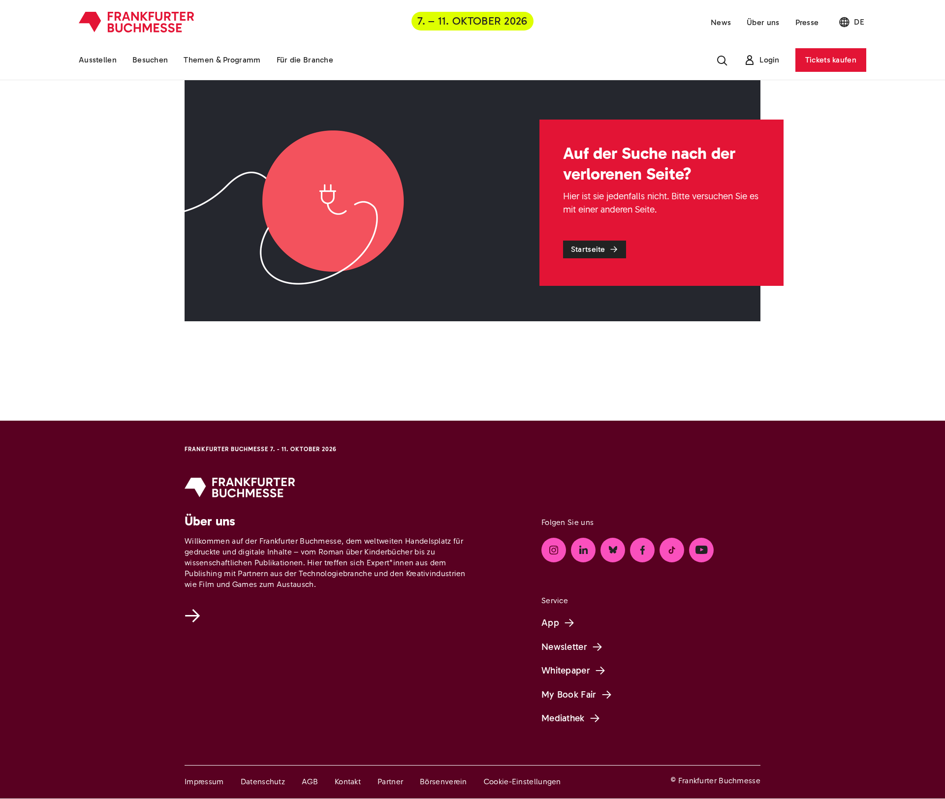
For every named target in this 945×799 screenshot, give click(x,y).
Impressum (204, 781)
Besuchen (150, 59)
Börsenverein (443, 781)
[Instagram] (553, 550)
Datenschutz (263, 781)
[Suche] (722, 60)
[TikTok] (672, 550)
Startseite (588, 249)
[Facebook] (642, 550)
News (721, 22)
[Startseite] (136, 22)
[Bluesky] (612, 550)
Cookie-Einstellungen (522, 781)
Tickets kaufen (830, 59)
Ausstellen (98, 59)
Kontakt (348, 781)
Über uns (763, 22)
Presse (807, 22)
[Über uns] (194, 615)
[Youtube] (701, 550)
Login (769, 59)
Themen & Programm (222, 59)
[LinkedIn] (583, 550)
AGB (310, 781)
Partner (390, 781)
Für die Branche (305, 59)
